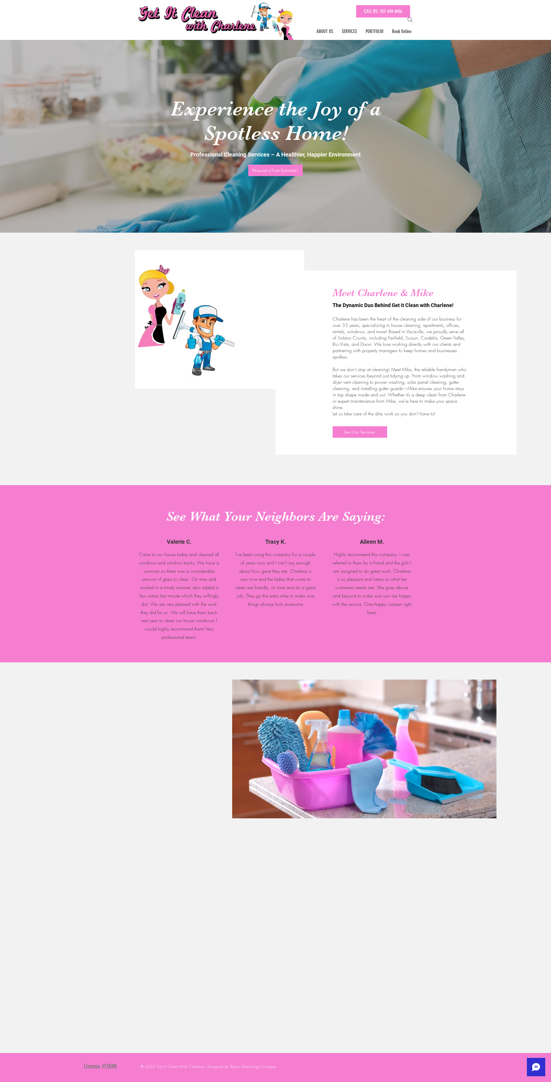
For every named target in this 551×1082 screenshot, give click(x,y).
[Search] (410, 20)
